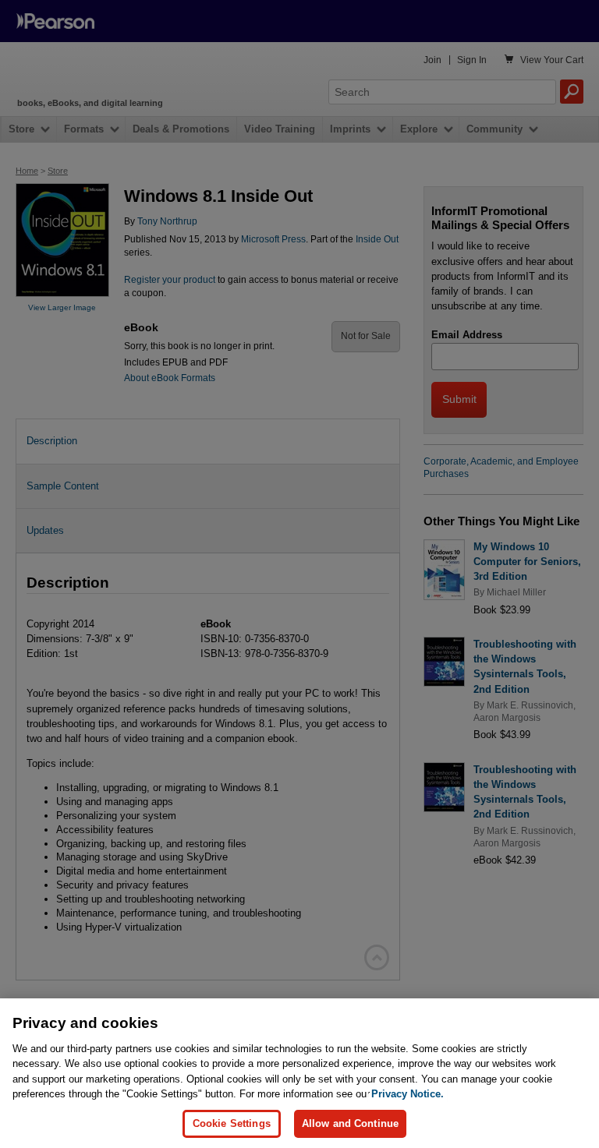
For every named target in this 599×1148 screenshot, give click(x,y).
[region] (299, 1073)
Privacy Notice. (407, 1094)
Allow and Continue (350, 1123)
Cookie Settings (232, 1123)
